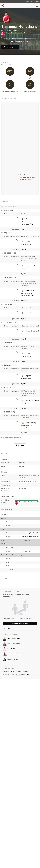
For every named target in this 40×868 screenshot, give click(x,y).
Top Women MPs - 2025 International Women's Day (16, 675)
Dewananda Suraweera (13, 638)
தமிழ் (32, 1)
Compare (9, 47)
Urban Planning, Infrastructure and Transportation (28, 425)
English (37, 1)
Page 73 (23, 301)
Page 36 (23, 319)
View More (20, 445)
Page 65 (23, 339)
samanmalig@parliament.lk (20, 38)
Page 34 (23, 249)
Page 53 (23, 274)
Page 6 (23, 229)
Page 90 (23, 384)
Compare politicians (20, 623)
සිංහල (27, 1)
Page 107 (24, 433)
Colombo (32, 33)
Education (29, 313)
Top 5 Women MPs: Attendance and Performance (15, 671)
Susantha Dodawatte (12, 659)
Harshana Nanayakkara (13, 643)
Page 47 (23, 408)
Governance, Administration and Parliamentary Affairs (27, 221)
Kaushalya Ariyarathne (13, 649)
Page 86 (23, 361)
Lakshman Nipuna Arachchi (14, 654)
